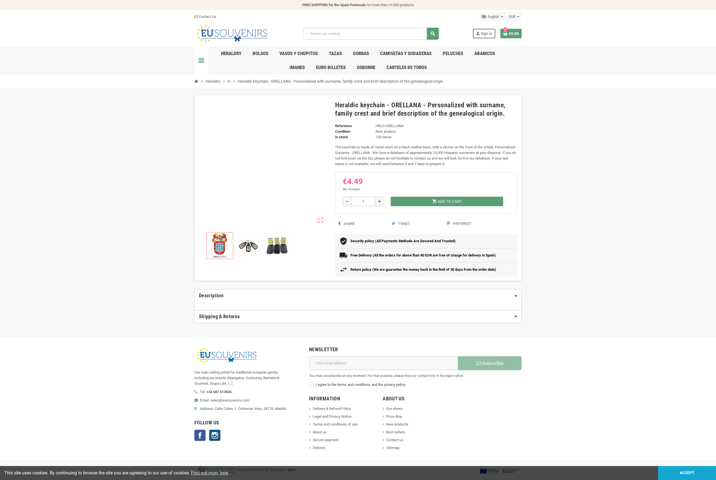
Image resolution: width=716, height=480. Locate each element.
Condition (342, 131)
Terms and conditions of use (335, 424)
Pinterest (462, 224)
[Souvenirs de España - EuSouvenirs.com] (231, 33)
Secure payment (325, 440)
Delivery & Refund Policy (332, 409)
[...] (230, 383)
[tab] (358, 295)
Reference (343, 126)
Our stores (394, 409)
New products (397, 424)
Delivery (319, 448)
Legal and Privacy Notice (332, 416)
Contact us (394, 440)
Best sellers (395, 432)
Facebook (200, 435)
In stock (341, 137)
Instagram (214, 435)
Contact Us (207, 17)
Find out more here (209, 473)
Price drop (394, 416)
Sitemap (392, 448)
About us (320, 432)
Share (349, 224)
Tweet (403, 224)
